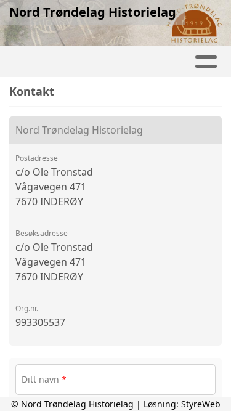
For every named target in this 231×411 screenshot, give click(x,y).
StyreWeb (201, 404)
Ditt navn (44, 379)
